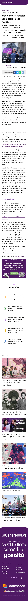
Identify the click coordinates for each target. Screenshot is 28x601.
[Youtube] (14, 578)
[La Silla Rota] (14, 544)
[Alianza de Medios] (14, 591)
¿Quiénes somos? (7, 563)
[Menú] (25, 2)
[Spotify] (19, 578)
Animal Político (19, 256)
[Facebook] (6, 578)
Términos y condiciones (5, 567)
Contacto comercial (19, 568)
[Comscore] (14, 586)
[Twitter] (9, 578)
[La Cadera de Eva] (7, 2)
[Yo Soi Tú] (14, 555)
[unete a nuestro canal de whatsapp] (14, 268)
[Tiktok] (16, 578)
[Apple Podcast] (21, 578)
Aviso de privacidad (5, 572)
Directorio (19, 564)
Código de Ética (20, 572)
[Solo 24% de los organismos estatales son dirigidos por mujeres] (14, 72)
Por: (6, 65)
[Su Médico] (14, 549)
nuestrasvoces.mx (10, 253)
